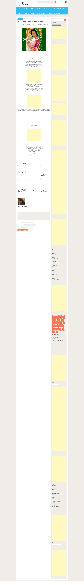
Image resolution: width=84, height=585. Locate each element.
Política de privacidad (56, 583)
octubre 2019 (55, 257)
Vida (54, 8)
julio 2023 (54, 249)
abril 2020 (54, 253)
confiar (60, 318)
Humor (32, 13)
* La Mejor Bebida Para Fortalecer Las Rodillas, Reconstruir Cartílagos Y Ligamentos (59, 346)
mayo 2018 (55, 269)
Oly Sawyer (27, 198)
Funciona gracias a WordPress (20, 583)
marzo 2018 (55, 271)
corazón (63, 318)
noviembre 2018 (55, 261)
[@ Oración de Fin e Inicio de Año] (45, 169)
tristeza (54, 330)
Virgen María (63, 330)
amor (60, 315)
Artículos (50, 13)
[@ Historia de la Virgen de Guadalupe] (34, 168)
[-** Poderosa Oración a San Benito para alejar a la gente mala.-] (34, 183)
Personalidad (57, 13)
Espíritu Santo (55, 321)
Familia (44, 8)
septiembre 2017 (55, 279)
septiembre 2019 (55, 258)
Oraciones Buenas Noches (56, 10)
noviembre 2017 (55, 277)
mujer (60, 324)
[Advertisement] (34, 76)
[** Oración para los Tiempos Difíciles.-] (45, 184)
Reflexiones (25, 8)
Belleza (19, 13)
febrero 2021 (55, 250)
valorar (57, 330)
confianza (56, 318)
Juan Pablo (26, 161)
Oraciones (32, 8)
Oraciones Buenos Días (43, 10)
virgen (29, 161)
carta (53, 318)
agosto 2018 (55, 265)
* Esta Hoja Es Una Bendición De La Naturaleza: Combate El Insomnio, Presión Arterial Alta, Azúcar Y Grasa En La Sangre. (59, 343)
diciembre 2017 (55, 275)
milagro (54, 324)
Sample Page (62, 583)
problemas (59, 327)
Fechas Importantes (41, 13)
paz (53, 327)
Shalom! (66, 583)
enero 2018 (55, 274)
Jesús (29, 10)
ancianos (63, 315)
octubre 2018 (55, 262)
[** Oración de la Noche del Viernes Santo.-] (23, 168)
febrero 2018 (55, 273)
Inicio (19, 8)
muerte (57, 324)
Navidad (63, 324)
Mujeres (39, 8)
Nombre (19, 222)
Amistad (24, 10)
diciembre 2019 (55, 256)
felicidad (63, 321)
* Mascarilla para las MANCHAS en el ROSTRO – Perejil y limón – (59, 348)
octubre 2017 (55, 278)
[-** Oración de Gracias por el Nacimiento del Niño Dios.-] (23, 183)
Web (18, 227)
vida (59, 330)
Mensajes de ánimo (61, 8)
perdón (56, 327)
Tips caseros (26, 13)
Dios (49, 8)
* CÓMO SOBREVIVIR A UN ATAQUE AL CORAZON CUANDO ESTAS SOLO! (59, 340)
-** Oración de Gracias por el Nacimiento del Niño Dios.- (22, 190)
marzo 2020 (55, 254)
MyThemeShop (33, 583)
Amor (19, 10)
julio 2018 (54, 266)
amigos (54, 315)
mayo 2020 (55, 252)
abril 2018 (54, 270)
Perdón (34, 10)
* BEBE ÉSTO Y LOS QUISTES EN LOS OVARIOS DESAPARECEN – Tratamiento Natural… (59, 337)
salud (62, 327)
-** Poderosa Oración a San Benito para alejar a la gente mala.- (34, 189)
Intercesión (22, 161)
